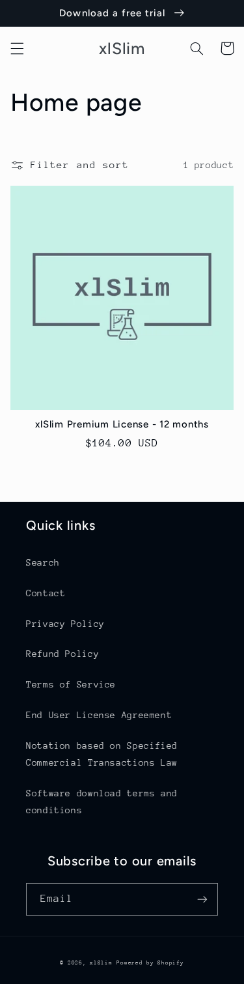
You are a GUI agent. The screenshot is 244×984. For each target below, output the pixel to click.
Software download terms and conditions (102, 801)
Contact (45, 593)
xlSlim (101, 962)
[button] (17, 48)
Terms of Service (71, 684)
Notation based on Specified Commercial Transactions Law (102, 754)
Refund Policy (62, 653)
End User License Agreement (99, 715)
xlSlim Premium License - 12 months (122, 424)
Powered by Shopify (149, 962)
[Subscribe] (202, 899)
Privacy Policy (65, 623)
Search (43, 562)
